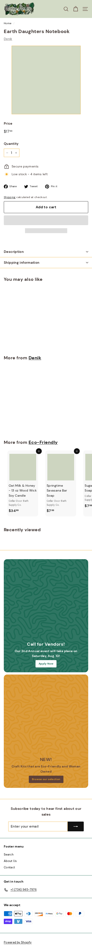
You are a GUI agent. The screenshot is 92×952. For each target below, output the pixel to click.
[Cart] (75, 9)
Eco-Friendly (43, 442)
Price (8, 123)
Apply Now (46, 663)
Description (14, 252)
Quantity (11, 144)
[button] (46, 220)
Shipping (10, 197)
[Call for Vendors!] (46, 601)
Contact (9, 867)
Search (8, 854)
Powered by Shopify (17, 942)
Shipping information (22, 262)
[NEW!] (46, 716)
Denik (8, 39)
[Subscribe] (76, 826)
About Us (10, 861)
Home (7, 23)
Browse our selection (46, 779)
